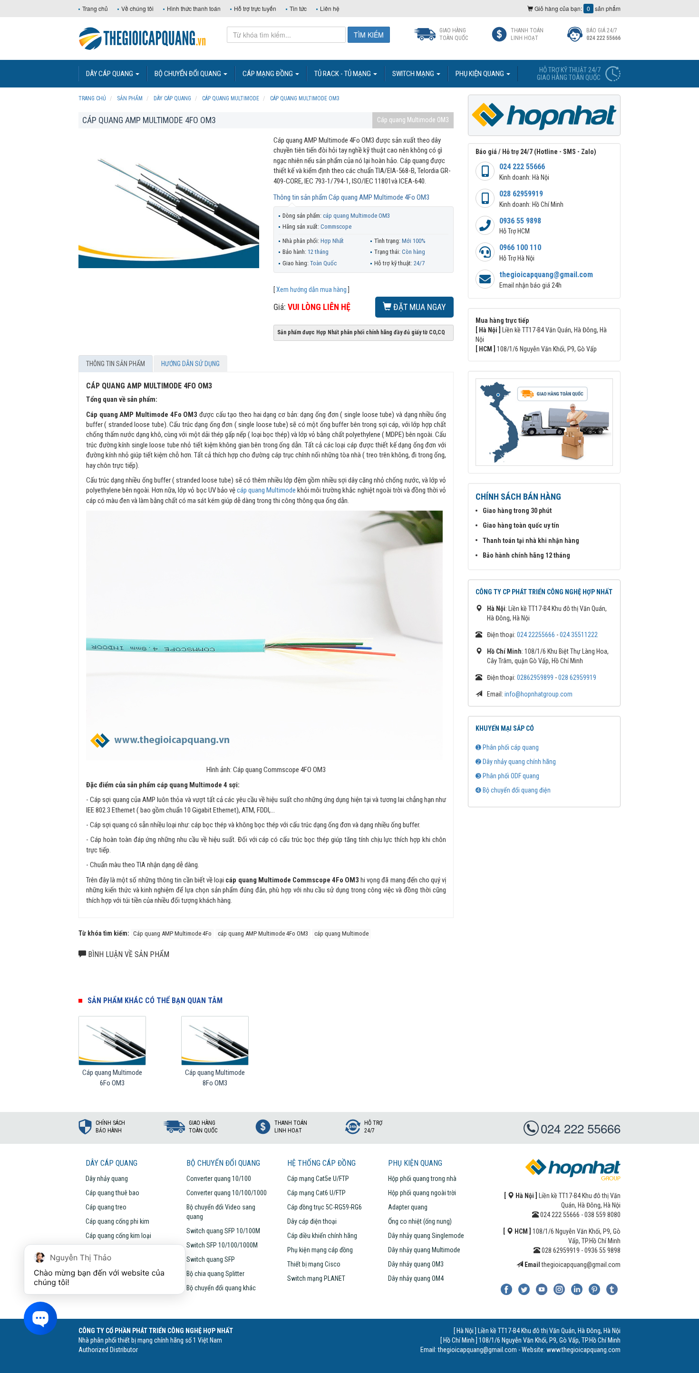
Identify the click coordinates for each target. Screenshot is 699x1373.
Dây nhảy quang (107, 1178)
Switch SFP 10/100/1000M (222, 1245)
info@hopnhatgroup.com (539, 694)
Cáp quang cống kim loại (118, 1235)
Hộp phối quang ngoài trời (422, 1193)
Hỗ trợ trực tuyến (255, 8)
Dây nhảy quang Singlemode (426, 1235)
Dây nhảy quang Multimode (424, 1250)
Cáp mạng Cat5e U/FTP (318, 1178)
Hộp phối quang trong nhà (422, 1178)
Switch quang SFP (210, 1259)
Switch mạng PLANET (316, 1278)
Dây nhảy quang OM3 (416, 1264)
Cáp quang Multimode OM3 (413, 120)
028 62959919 (521, 193)
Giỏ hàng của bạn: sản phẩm (577, 8)
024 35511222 (579, 634)
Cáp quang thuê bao (112, 1193)
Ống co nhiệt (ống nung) (420, 1221)
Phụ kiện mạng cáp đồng (320, 1250)
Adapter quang (407, 1207)
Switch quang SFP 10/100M (223, 1231)
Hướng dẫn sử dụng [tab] (190, 363)
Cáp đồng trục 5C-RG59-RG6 (324, 1207)
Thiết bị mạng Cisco (313, 1264)
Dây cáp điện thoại (312, 1221)
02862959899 (535, 677)
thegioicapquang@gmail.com (546, 274)
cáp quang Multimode (266, 490)
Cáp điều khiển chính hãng (322, 1235)
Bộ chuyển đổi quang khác (221, 1288)
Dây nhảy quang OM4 (416, 1278)
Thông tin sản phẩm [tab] (115, 363)
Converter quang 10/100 (218, 1178)
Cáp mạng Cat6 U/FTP (316, 1193)
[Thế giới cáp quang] (142, 37)
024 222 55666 (522, 166)
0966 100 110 (520, 247)
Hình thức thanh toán (194, 8)
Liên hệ (330, 8)
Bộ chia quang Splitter (215, 1273)
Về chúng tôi (137, 8)
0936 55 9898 (520, 220)
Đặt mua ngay (418, 307)
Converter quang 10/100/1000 (226, 1193)
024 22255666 (536, 634)
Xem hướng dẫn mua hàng (311, 289)
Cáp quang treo (106, 1207)
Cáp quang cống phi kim (117, 1221)
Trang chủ (95, 8)
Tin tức (298, 8)
